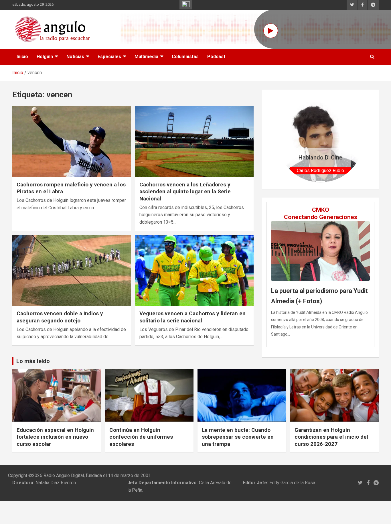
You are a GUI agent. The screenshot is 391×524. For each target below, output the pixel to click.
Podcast (216, 56)
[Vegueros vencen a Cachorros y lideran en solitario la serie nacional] (194, 270)
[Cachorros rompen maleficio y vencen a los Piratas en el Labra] (71, 141)
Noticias (75, 56)
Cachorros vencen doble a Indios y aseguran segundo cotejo (60, 317)
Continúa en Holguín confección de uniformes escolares (141, 437)
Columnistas (185, 56)
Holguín (45, 56)
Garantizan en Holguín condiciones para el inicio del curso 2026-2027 (331, 437)
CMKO (320, 209)
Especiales (109, 56)
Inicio (22, 56)
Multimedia (146, 56)
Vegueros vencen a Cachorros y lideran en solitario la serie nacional (192, 317)
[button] (283, 139)
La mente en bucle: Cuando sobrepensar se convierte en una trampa (238, 437)
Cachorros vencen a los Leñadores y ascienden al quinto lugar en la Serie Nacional (185, 191)
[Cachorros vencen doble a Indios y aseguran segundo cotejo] (71, 270)
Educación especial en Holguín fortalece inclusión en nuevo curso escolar (55, 437)
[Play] (270, 30)
